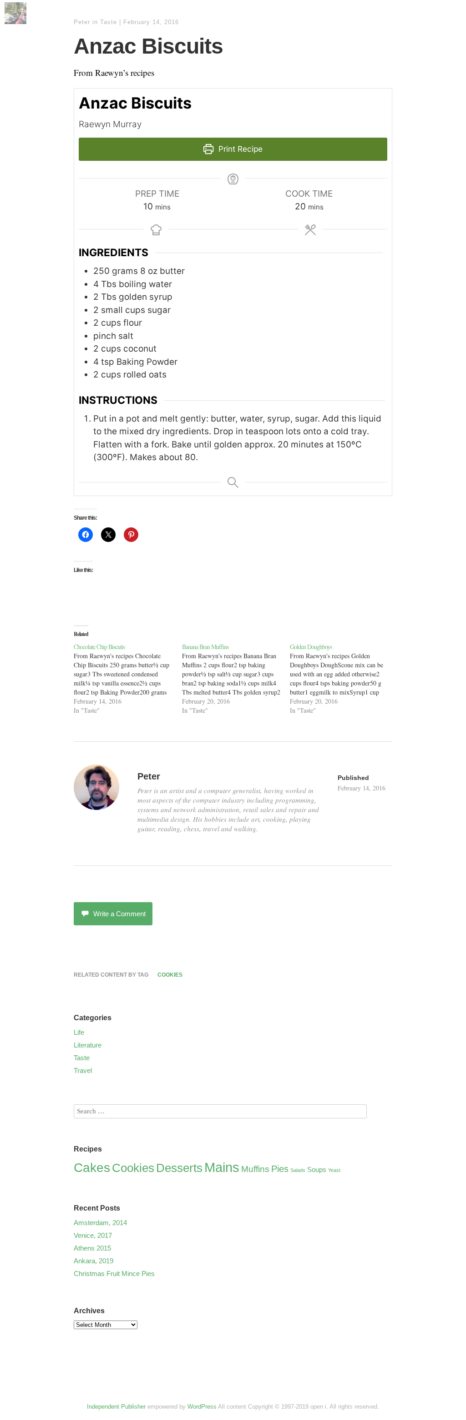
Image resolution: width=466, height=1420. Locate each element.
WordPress (202, 1406)
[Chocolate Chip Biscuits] (128, 678)
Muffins (255, 1169)
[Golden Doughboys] (344, 678)
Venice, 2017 (93, 1235)
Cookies (169, 975)
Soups (316, 1169)
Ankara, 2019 (93, 1261)
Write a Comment (119, 914)
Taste (108, 22)
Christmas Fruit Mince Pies (114, 1273)
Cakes (92, 1167)
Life (79, 1032)
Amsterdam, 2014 (100, 1222)
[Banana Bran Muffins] (236, 678)
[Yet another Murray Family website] (15, 20)
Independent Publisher (116, 1406)
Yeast (334, 1170)
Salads (297, 1170)
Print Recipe (239, 149)
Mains (221, 1167)
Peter (82, 22)
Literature (87, 1045)
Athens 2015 (92, 1248)
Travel (83, 1070)
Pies (280, 1169)
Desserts (179, 1168)
